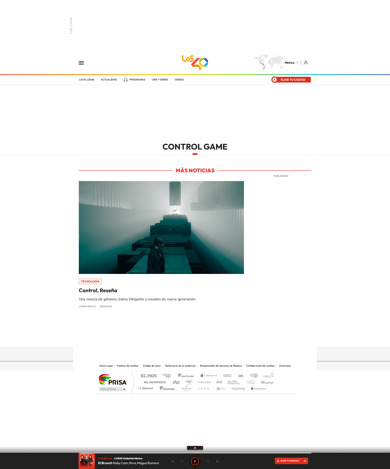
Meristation (258, 387)
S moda (220, 387)
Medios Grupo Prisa (112, 389)
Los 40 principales (168, 376)
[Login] (306, 62)
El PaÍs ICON (203, 387)
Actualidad (109, 79)
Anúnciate (285, 365)
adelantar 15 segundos (208, 461)
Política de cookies (128, 365)
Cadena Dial (219, 381)
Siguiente (217, 461)
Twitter (207, 338)
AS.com (239, 376)
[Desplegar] (195, 447)
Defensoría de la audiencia (180, 365)
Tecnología (90, 281)
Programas (137, 79)
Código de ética (152, 365)
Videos (179, 79)
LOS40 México (195, 62)
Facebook (199, 338)
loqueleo (238, 387)
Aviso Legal (106, 365)
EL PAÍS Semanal (234, 381)
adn (252, 376)
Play (195, 461)
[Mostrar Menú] (84, 62)
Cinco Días (204, 381)
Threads (215, 338)
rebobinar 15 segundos (182, 461)
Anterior (172, 461)
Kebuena (263, 381)
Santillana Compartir (208, 376)
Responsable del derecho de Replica (221, 365)
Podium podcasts (186, 387)
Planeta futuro (249, 381)
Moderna (166, 387)
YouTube (183, 338)
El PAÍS (148, 376)
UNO (176, 381)
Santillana (187, 376)
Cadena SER (226, 376)
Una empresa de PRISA (112, 379)
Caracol (267, 376)
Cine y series (160, 79)
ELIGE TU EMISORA (290, 460)
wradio (188, 381)
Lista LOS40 (86, 79)
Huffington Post (154, 381)
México (289, 62)
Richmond (146, 387)
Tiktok (174, 338)
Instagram (191, 338)
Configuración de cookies (260, 365)
